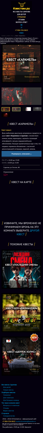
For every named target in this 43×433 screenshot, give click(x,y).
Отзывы (21, 20)
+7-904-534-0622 (21, 30)
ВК (22, 25)
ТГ (21, 28)
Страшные (21, 17)
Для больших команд (11, 400)
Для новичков (8, 398)
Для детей (21, 14)
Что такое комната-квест (11, 403)
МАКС (21, 33)
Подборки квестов (8, 392)
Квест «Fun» (10, 35)
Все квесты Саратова (21, 12)
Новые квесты (8, 390)
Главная (3, 35)
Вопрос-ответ (21, 22)
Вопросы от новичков (11, 405)
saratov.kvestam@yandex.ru (26, 421)
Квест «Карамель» (20, 35)
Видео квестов (8, 411)
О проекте (5, 413)
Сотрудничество (9, 416)
